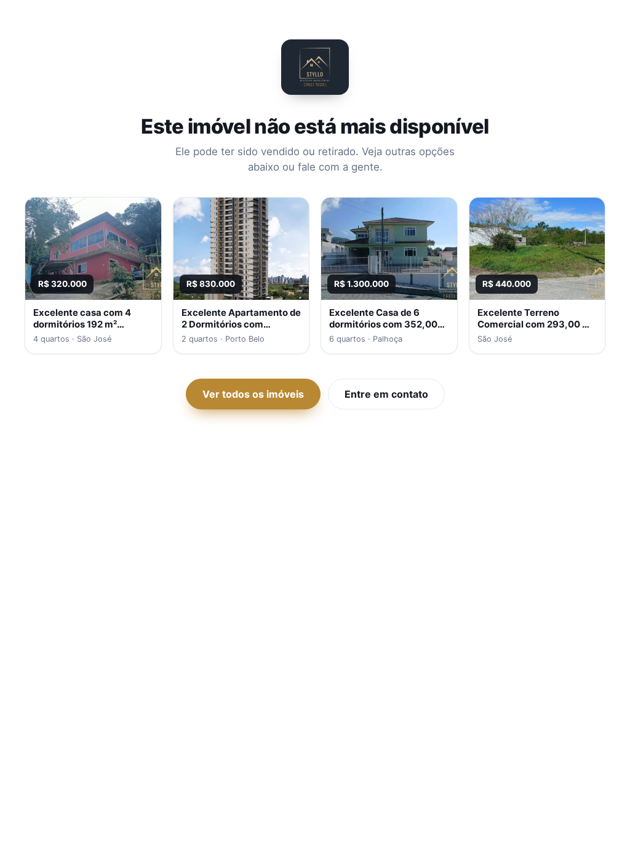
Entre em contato (386, 394)
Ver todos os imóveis (253, 394)
